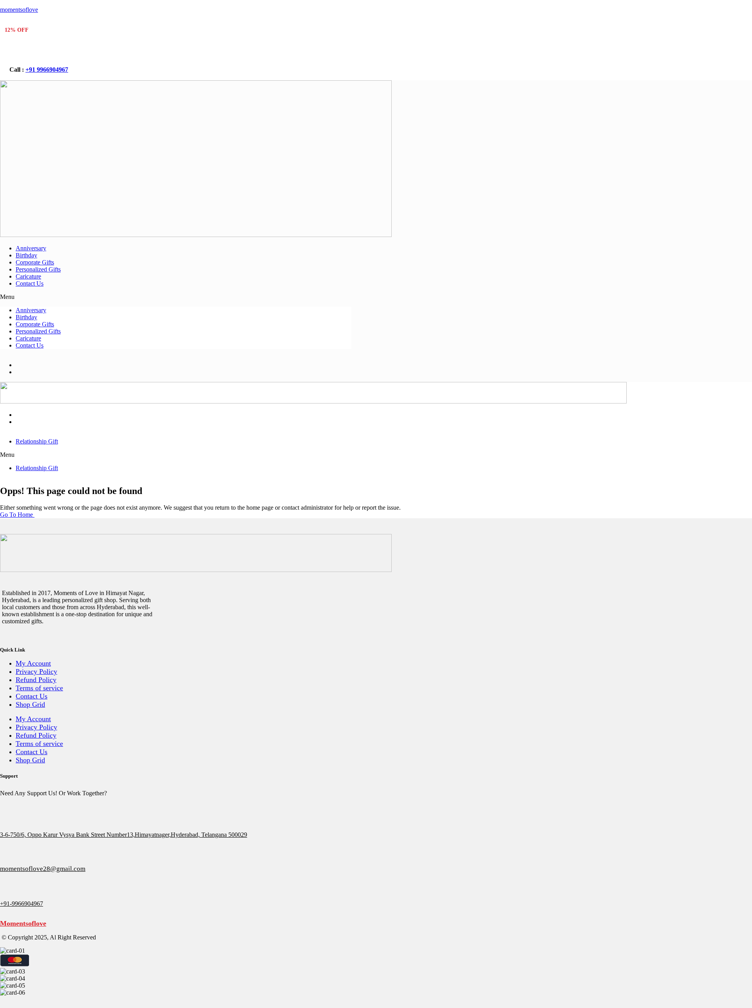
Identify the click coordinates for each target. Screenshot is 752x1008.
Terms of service (39, 688)
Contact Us (29, 283)
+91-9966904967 (21, 903)
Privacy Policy (36, 671)
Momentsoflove (23, 923)
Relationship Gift (37, 441)
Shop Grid (30, 704)
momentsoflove (19, 9)
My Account (33, 663)
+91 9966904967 (46, 69)
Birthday (26, 255)
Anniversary (31, 248)
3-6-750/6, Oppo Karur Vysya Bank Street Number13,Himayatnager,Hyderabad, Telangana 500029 (123, 834)
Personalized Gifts (38, 269)
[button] (175, 296)
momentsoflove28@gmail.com (42, 868)
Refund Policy (36, 680)
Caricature (28, 276)
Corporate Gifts (35, 262)
